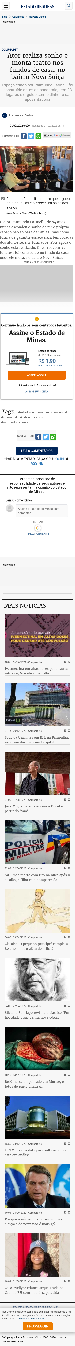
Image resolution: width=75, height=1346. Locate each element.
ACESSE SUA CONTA (36, 391)
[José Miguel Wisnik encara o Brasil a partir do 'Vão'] (37, 773)
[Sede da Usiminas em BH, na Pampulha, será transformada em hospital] (37, 704)
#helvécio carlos (31, 417)
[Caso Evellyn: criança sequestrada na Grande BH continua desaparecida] (37, 1255)
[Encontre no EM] (69, 6)
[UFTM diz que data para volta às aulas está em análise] (37, 1117)
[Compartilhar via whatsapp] (38, 137)
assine (37, 463)
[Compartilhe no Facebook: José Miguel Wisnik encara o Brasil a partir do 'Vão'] (64, 800)
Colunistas (18, 16)
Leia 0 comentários (37, 451)
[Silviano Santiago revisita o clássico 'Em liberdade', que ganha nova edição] (37, 979)
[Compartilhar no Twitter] (31, 137)
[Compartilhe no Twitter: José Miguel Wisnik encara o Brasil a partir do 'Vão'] (68, 800)
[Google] (37, 528)
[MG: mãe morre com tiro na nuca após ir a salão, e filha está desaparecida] (37, 842)
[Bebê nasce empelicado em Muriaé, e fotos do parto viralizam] (37, 1048)
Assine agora (36, 375)
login (59, 458)
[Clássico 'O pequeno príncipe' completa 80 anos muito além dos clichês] (37, 911)
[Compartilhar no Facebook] (23, 137)
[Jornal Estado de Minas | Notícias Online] (37, 7)
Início (4, 16)
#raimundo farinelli (14, 422)
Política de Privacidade (31, 1318)
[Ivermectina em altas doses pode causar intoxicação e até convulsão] (37, 635)
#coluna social (56, 412)
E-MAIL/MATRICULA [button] (38, 534)
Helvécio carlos (37, 16)
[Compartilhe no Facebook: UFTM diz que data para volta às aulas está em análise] (64, 1144)
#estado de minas (30, 412)
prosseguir (37, 1326)
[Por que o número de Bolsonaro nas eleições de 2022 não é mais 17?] (37, 1186)
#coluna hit (9, 417)
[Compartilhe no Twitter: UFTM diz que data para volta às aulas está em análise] (68, 1144)
